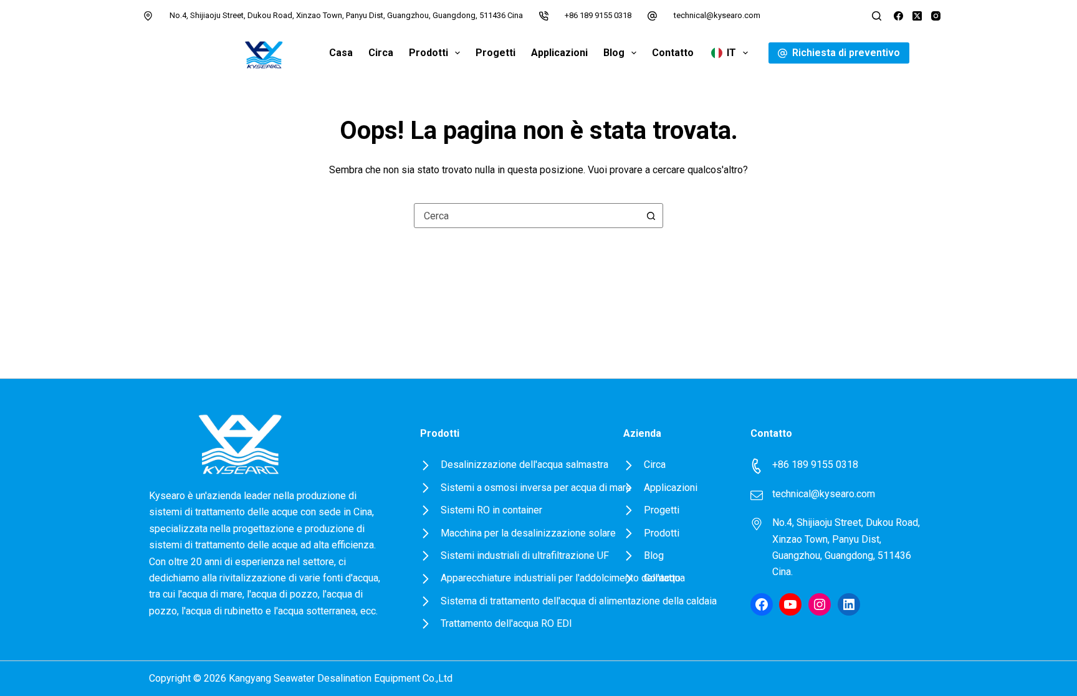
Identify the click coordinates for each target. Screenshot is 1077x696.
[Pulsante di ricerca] (651, 215)
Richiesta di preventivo (846, 53)
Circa (380, 53)
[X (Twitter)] (917, 16)
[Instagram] (936, 16)
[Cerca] (876, 16)
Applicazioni (559, 53)
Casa (341, 53)
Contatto (673, 53)
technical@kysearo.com (717, 15)
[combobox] (526, 215)
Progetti (495, 53)
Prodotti (428, 53)
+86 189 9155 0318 (598, 15)
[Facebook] (898, 16)
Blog (614, 53)
